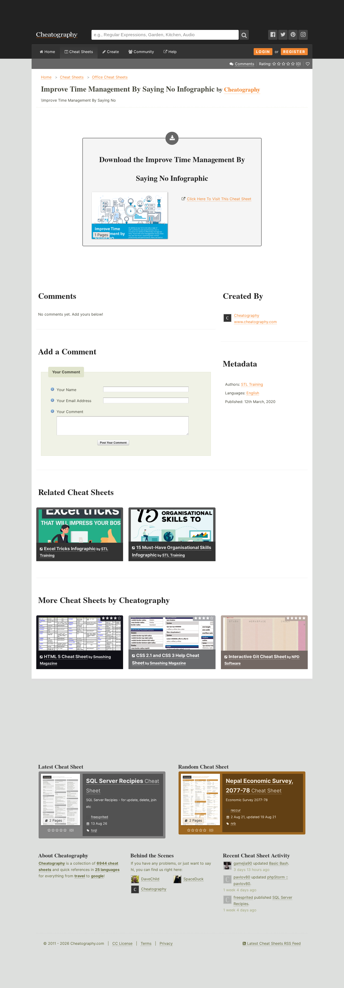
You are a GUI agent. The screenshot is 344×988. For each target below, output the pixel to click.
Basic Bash (278, 863)
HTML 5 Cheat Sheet (66, 656)
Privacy (166, 943)
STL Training (252, 384)
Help (172, 51)
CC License (122, 943)
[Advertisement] (172, 12)
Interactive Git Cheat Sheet (257, 656)
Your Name (66, 389)
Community (143, 51)
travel (79, 876)
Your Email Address (74, 400)
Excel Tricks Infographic (70, 548)
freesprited (99, 817)
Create (112, 51)
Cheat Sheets (80, 51)
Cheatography (246, 315)
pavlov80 (242, 877)
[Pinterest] (293, 35)
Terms (146, 943)
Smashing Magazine (168, 663)
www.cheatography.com (255, 321)
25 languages (107, 869)
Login (263, 51)
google (97, 876)
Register (294, 51)
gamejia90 (243, 863)
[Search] (244, 35)
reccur (236, 810)
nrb (233, 823)
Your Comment (70, 411)
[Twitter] (283, 35)
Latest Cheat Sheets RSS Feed (273, 943)
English (252, 393)
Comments (244, 63)
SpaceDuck (193, 879)
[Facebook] (273, 35)
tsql (94, 830)
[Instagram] (303, 35)
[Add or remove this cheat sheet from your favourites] (308, 63)
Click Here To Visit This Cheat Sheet (219, 198)
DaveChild (150, 879)
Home (49, 51)
